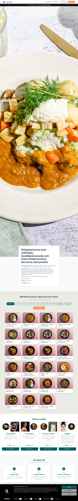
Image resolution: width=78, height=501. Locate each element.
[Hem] (7, 2)
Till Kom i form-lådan (48, 449)
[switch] (30, 499)
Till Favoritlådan (29, 449)
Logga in (64, 1)
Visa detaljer (57, 498)
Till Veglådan (67, 449)
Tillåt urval (69, 490)
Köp (38, 308)
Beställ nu (72, 1)
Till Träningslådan (10, 449)
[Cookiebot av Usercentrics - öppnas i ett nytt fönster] (7, 499)
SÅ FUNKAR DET (48, 1)
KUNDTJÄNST (55, 1)
